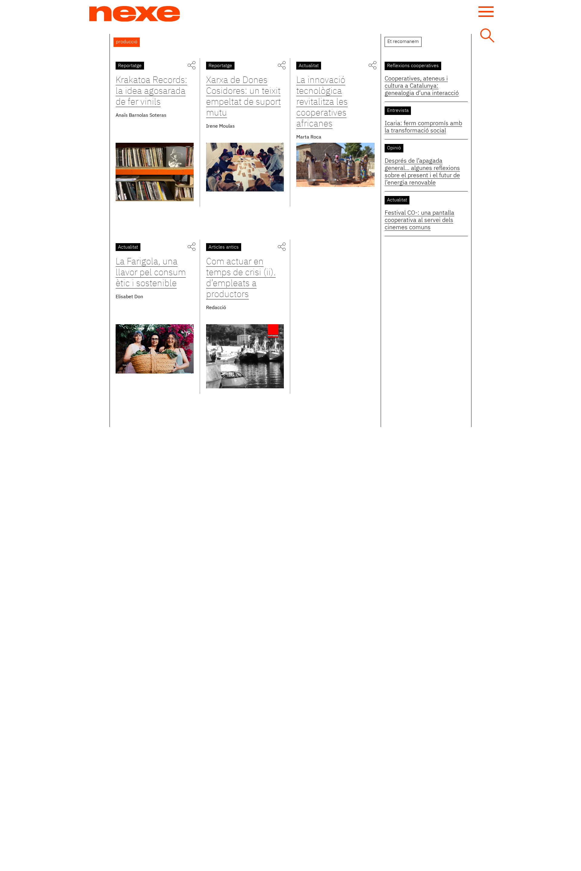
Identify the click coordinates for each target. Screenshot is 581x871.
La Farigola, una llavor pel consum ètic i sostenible (151, 272)
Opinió (394, 148)
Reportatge (130, 66)
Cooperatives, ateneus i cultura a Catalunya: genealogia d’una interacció (422, 86)
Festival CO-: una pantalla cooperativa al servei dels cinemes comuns (419, 220)
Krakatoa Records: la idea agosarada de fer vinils (151, 91)
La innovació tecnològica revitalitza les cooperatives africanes (322, 102)
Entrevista (398, 110)
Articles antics (223, 247)
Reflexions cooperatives (413, 66)
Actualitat (309, 66)
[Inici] (134, 14)
